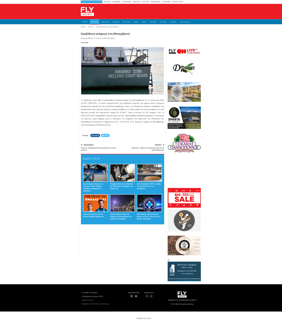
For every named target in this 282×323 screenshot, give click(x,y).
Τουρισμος (166, 2)
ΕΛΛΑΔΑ (163, 22)
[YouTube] (136, 296)
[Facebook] (131, 296)
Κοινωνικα (116, 2)
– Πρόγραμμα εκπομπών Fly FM (92, 296)
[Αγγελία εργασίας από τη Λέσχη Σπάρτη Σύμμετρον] (95, 203)
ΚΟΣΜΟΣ (173, 22)
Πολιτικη (107, 2)
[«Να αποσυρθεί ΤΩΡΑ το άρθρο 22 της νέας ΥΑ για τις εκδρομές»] (149, 172)
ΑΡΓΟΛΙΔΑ (126, 22)
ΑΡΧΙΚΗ (85, 22)
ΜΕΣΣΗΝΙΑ (105, 22)
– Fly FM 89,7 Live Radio (89, 293)
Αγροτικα (145, 2)
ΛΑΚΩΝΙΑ (94, 22)
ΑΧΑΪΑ (144, 22)
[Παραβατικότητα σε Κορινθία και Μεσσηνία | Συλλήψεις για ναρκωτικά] (122, 172)
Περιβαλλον (155, 2)
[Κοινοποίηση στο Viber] (147, 296)
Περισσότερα (177, 2)
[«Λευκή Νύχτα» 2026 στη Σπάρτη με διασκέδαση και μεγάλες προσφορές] (122, 203)
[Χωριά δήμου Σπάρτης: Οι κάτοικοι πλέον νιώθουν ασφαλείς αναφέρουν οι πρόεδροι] (95, 172)
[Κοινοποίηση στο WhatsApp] (151, 296)
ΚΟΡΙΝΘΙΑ (153, 22)
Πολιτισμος (126, 2)
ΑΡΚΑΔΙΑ (115, 22)
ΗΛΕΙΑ (136, 22)
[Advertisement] (162, 11)
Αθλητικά (136, 2)
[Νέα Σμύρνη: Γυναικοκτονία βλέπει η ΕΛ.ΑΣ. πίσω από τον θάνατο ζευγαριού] (149, 203)
